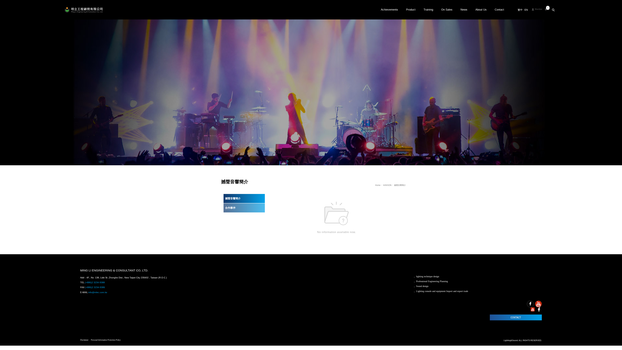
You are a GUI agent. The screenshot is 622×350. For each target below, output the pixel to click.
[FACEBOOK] (530, 304)
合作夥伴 (230, 207)
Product (410, 9)
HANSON (387, 185)
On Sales (446, 9)
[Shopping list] (546, 9)
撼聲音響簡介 (233, 198)
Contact (499, 9)
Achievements (389, 9)
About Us (481, 9)
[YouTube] (538, 304)
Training (428, 9)
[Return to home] (84, 10)
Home (377, 185)
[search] (553, 10)
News (464, 9)
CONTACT (516, 317)
